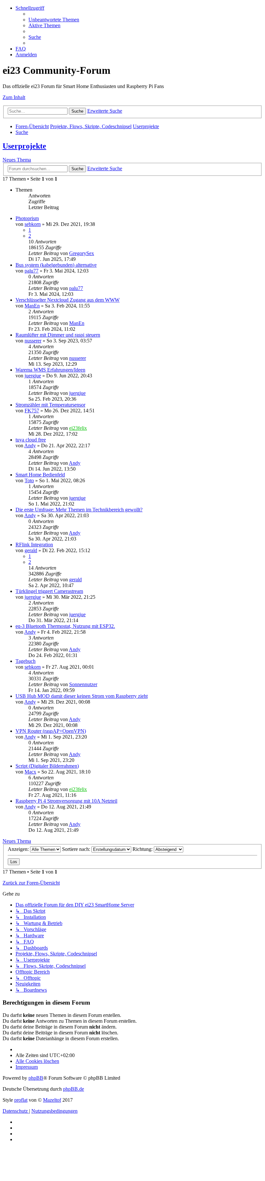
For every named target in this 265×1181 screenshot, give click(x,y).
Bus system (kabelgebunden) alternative (56, 265)
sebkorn (33, 224)
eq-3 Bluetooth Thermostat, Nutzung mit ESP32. (65, 626)
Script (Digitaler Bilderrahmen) (47, 766)
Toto (29, 480)
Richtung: (143, 849)
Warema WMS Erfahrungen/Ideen (50, 370)
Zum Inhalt (14, 97)
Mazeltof (52, 1100)
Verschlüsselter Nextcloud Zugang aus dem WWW (68, 300)
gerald (31, 550)
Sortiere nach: (76, 849)
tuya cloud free (31, 439)
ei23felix (78, 428)
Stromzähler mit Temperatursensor (50, 404)
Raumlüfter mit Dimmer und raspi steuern (58, 335)
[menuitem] (53, 19)
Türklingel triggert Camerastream (49, 591)
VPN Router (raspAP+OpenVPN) (51, 731)
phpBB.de (73, 1089)
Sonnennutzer (83, 684)
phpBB (35, 1078)
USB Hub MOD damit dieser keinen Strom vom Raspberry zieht (82, 696)
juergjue (33, 375)
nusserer (33, 340)
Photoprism (27, 218)
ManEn (32, 305)
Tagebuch (26, 661)
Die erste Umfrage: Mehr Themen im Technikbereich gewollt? (79, 509)
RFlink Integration (34, 544)
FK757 (32, 410)
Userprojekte (24, 146)
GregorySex (81, 253)
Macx (30, 771)
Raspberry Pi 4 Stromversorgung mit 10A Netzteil (66, 801)
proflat (20, 1100)
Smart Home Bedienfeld (40, 474)
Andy (30, 445)
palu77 (31, 270)
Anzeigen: (19, 849)
